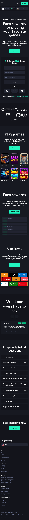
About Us (3, 460)
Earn (2, 452)
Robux (2, 468)
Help (2, 459)
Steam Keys (3, 473)
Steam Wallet (4, 471)
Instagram (3, 504)
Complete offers (14, 211)
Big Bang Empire (4, 491)
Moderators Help (5, 488)
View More (3, 483)
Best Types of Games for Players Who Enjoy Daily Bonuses (7, 479)
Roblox (2, 490)
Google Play (4, 470)
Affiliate (3, 465)
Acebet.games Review (6, 482)
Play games (14, 147)
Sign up (14, 82)
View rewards (14, 265)
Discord (3, 505)
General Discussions (5, 493)
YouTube (3, 500)
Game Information (5, 457)
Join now (24, 3)
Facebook (3, 502)
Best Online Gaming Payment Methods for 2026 (7, 480)
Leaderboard (4, 466)
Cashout (3, 456)
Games (2, 454)
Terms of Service (16, 96)
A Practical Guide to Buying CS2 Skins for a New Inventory (7, 477)
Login (17, 3)
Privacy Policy (25, 96)
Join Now (14, 51)
